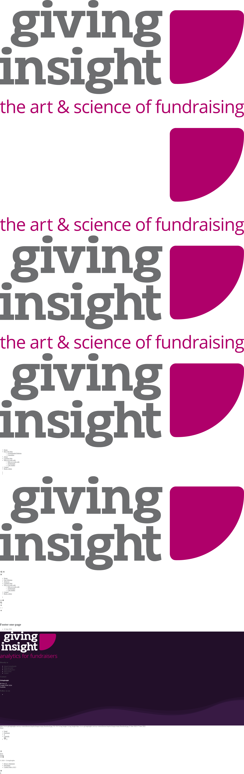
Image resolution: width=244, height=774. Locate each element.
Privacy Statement (9, 764)
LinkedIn (6, 736)
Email (5, 731)
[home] (28, 659)
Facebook (7, 733)
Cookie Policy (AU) (10, 767)
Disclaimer (7, 765)
